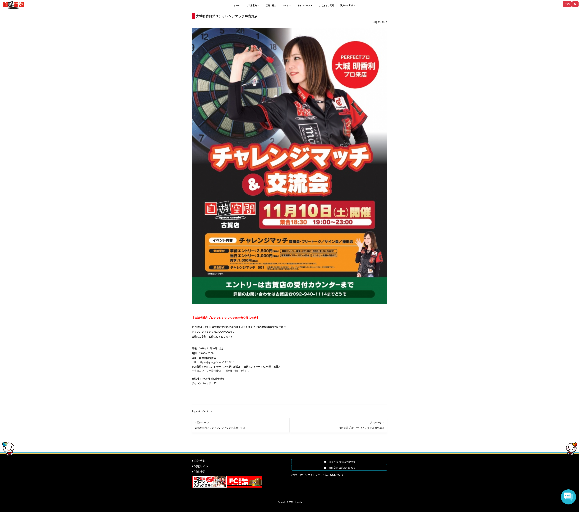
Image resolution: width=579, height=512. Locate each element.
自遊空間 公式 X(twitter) (340, 462)
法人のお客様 (346, 5)
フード (285, 5)
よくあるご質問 (326, 5)
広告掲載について (334, 474)
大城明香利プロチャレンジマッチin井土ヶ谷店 (220, 427)
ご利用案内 (251, 5)
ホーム (237, 5)
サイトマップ (315, 474)
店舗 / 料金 (271, 5)
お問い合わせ (298, 474)
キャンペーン (303, 5)
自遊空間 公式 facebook (340, 467)
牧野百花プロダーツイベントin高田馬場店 (361, 427)
